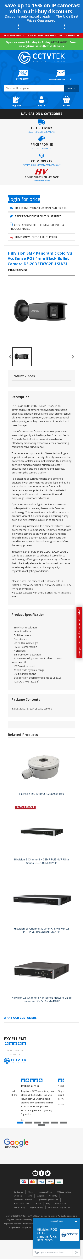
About (30, 1192)
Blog (48, 1203)
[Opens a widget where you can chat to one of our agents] (56, 1237)
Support (40, 1196)
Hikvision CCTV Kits (22, 1203)
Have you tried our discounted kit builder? (79, 632)
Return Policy (19, 1207)
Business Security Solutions (59, 1207)
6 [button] (64, 1123)
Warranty (53, 1196)
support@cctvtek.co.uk (31, 1227)
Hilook (38, 1203)
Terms (29, 1196)
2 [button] (29, 1123)
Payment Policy (36, 1207)
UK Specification (64, 1192)
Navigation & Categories (41, 114)
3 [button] (38, 1123)
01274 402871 (60, 42)
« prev (10, 356)
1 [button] (20, 1123)
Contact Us (18, 1192)
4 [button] (46, 1123)
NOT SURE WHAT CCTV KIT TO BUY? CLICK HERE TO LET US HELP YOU (41, 35)
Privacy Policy (60, 1203)
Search (71, 88)
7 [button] (42, 1126)
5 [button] (55, 1123)
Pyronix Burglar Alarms (48, 1199)
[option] (37, 1100)
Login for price (24, 199)
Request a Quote (45, 1192)
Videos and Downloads (23, 1199)
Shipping (18, 1196)
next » (73, 356)
